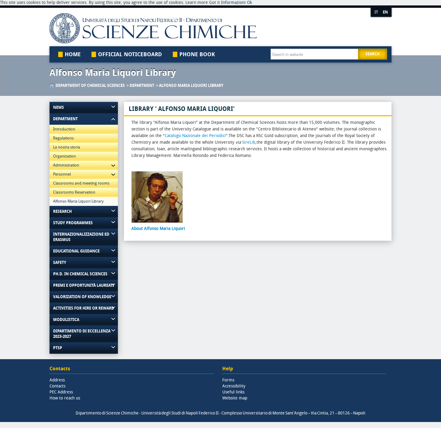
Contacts (57, 386)
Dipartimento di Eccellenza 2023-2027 (81, 334)
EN (385, 12)
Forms (228, 380)
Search (372, 54)
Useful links (233, 392)
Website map (234, 398)
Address (57, 380)
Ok (249, 2)
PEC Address (61, 392)
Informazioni (233, 2)
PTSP (57, 348)
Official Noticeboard (130, 54)
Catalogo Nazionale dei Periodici (195, 135)
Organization (64, 156)
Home (73, 54)
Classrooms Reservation (74, 192)
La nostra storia (66, 147)
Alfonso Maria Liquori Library (191, 85)
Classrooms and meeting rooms (81, 183)
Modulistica (66, 319)
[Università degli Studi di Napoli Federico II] (203, 28)
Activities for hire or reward (83, 308)
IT (376, 12)
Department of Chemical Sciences (90, 85)
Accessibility (233, 386)
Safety (59, 262)
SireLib (248, 142)
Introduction (64, 129)
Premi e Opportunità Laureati (83, 285)
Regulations (63, 138)
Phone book (197, 54)
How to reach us (65, 398)
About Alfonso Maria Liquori (158, 228)
